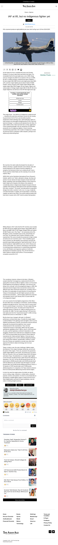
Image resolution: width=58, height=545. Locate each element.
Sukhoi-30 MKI (29, 385)
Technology (20, 523)
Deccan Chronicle (8, 516)
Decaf (31, 519)
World (18, 519)
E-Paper (46, 518)
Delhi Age (33, 514)
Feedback (46, 520)
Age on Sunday (30, 1)
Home (4, 514)
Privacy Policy (48, 522)
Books (18, 514)
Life (31, 523)
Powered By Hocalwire (7, 541)
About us (32, 521)
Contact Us (47, 525)
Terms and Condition (47, 515)
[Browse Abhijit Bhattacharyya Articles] (6, 390)
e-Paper (24, 1)
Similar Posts (45, 75)
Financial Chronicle (8, 521)
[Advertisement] (20, 149)
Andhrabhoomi (7, 519)
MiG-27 (20, 385)
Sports (18, 516)
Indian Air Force (10, 385)
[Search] (56, 6)
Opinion (29, 20)
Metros (18, 521)
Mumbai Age (33, 516)
